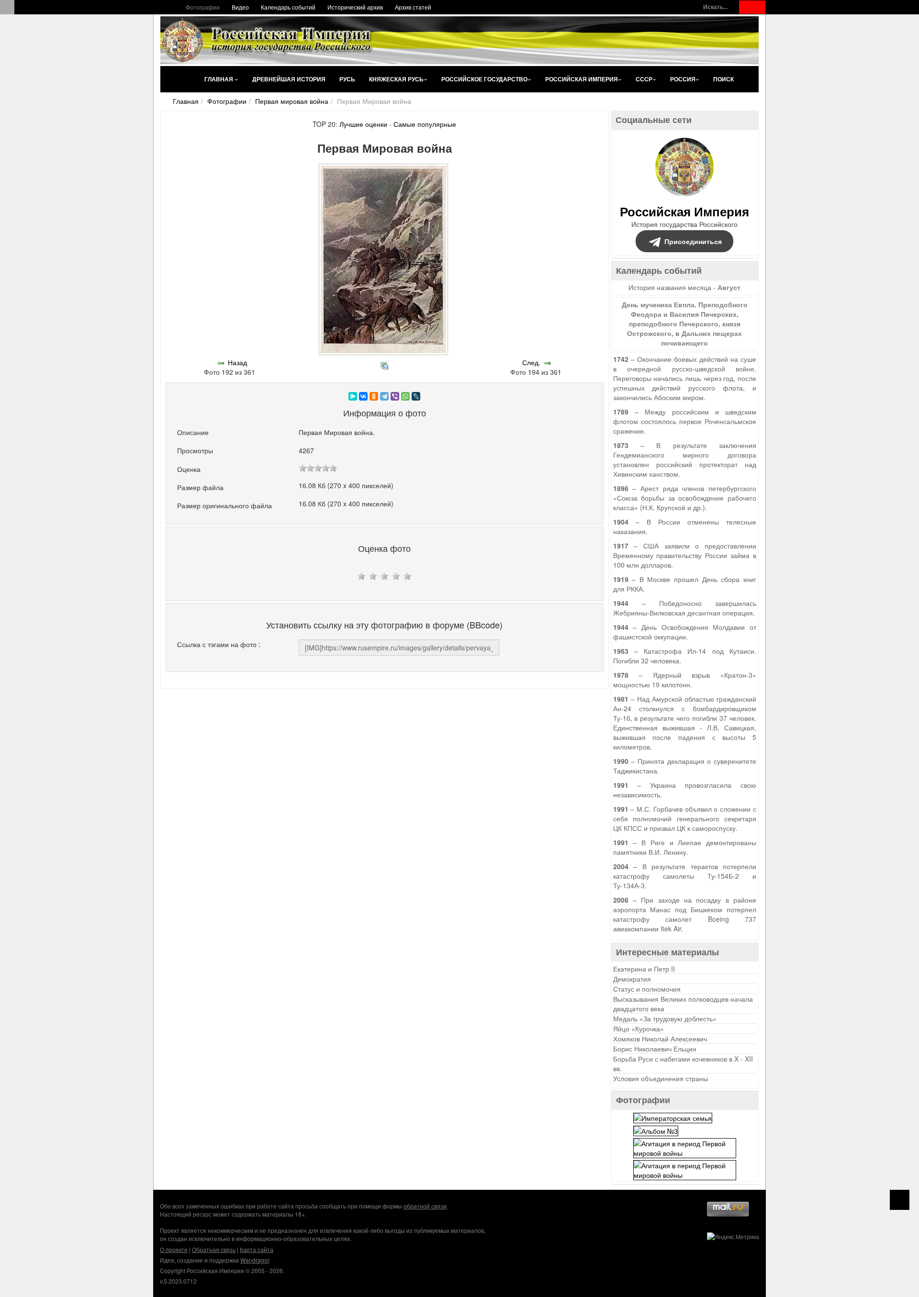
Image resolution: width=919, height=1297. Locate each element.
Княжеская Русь (396, 79)
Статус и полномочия (647, 989)
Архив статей (413, 7)
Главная (219, 79)
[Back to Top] (899, 1200)
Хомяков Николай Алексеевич (660, 1038)
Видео (240, 7)
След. (531, 362)
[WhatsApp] (405, 396)
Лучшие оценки (363, 124)
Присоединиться (693, 241)
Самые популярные (424, 124)
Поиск (723, 79)
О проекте (174, 1249)
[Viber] (395, 396)
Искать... (715, 7)
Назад (237, 362)
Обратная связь (213, 1249)
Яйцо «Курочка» (638, 1028)
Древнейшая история (288, 79)
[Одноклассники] (374, 396)
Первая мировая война (291, 101)
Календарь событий (288, 7)
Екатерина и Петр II (644, 968)
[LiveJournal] (416, 396)
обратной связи (425, 1206)
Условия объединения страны (660, 1078)
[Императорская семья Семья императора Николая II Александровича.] (672, 1116)
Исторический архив (355, 7)
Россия (682, 79)
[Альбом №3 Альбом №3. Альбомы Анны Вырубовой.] (655, 1130)
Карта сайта (256, 1249)
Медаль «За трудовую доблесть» (665, 1018)
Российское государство (484, 79)
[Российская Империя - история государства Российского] (268, 40)
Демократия (632, 979)
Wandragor (254, 1260)
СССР (644, 79)
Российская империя (581, 79)
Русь (347, 79)
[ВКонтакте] (363, 396)
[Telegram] (384, 396)
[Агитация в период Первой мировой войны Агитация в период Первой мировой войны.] (684, 1147)
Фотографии (203, 7)
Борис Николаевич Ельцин (654, 1048)
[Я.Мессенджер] (352, 396)
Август (728, 287)
